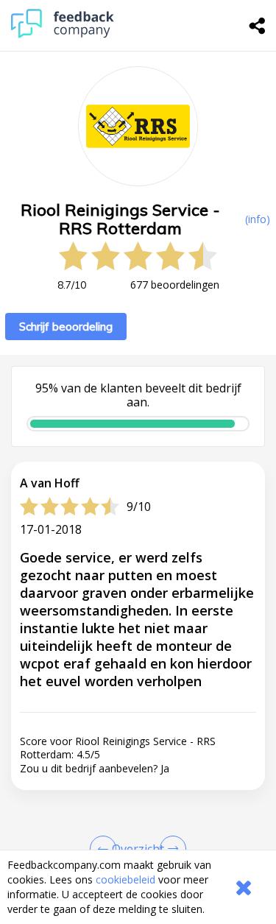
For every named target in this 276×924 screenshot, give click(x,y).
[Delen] (257, 26)
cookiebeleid (125, 879)
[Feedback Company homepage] (62, 34)
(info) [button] (257, 219)
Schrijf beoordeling (66, 327)
